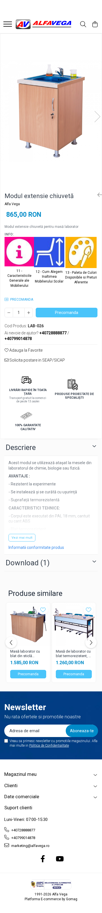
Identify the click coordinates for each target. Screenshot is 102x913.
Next (97, 116)
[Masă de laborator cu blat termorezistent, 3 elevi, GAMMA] (74, 624)
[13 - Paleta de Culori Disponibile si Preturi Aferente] (81, 253)
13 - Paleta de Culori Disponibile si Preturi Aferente (81, 277)
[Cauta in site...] (83, 24)
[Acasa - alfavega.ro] (44, 24)
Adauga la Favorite (25, 350)
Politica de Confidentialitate (49, 746)
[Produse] (7, 24)
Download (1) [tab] (28, 563)
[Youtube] (59, 859)
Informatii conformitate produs (36, 547)
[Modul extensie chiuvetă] (51, 111)
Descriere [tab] (21, 447)
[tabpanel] (51, 111)
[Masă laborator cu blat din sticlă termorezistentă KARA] (28, 624)
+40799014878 (22, 838)
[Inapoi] (97, 195)
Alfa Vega (12, 204)
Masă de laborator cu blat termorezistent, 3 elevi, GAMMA (73, 654)
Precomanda (66, 312)
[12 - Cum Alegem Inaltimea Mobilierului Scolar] (49, 253)
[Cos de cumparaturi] (95, 24)
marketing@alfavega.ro (30, 846)
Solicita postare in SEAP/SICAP (36, 360)
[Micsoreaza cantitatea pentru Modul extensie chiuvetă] (9, 312)
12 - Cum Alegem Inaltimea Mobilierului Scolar (49, 276)
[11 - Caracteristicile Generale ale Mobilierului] (19, 252)
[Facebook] (43, 859)
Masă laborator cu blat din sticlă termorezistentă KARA (25, 654)
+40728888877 (22, 830)
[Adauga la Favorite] (43, 610)
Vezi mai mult (22, 538)
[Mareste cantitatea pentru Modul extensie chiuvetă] (28, 312)
